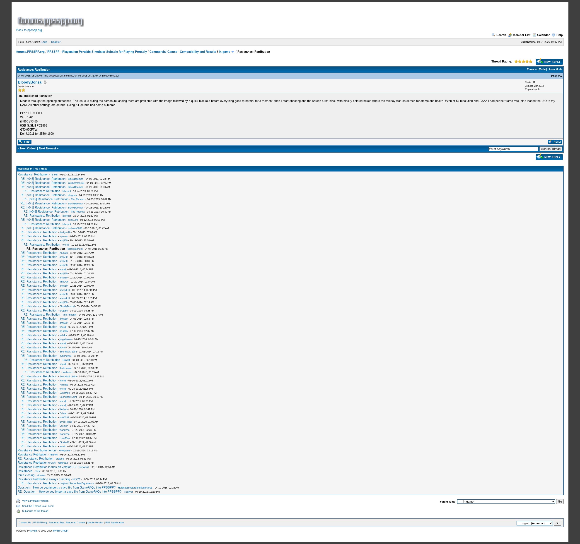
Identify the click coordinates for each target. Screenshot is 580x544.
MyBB (33, 530)
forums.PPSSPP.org (30, 51)
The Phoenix (78, 199)
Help (559, 35)
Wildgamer (65, 450)
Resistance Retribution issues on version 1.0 (47, 467)
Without (64, 409)
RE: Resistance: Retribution (42, 191)
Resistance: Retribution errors (37, 450)
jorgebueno (66, 339)
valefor (63, 335)
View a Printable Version (35, 500)
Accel (62, 347)
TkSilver (128, 491)
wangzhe (65, 430)
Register (55, 42)
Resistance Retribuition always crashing (44, 479)
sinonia (41, 475)
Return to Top (56, 522)
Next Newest (47, 148)
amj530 (64, 240)
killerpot (67, 191)
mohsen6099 (75, 228)
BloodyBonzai (109, 75)
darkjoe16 (65, 232)
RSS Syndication (114, 522)
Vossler (64, 425)
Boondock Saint (68, 351)
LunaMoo (65, 392)
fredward (67, 372)
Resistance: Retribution (33, 174)
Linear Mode (555, 69)
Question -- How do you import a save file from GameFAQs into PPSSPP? (67, 487)
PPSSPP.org (40, 522)
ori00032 (64, 417)
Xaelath (64, 253)
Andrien (54, 454)
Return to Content (75, 522)
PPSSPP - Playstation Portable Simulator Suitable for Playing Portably (97, 51)
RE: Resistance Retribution (35, 458)
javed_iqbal (66, 421)
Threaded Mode (536, 69)
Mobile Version (95, 522)
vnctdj (66, 244)
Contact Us (25, 522)
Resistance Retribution (32, 454)
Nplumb (64, 236)
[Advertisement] (167, 17)
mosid (63, 446)
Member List (521, 35)
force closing (26, 475)
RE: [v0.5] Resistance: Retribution (43, 178)
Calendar (543, 35)
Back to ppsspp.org (29, 30)
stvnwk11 (65, 290)
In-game (224, 51)
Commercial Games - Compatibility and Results (183, 51)
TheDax (64, 281)
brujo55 (64, 310)
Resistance (25, 471)
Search (501, 35)
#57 (560, 75)
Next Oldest (28, 148)
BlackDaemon (75, 178)
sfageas (72, 195)
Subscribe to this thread (35, 511)
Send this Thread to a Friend (37, 506)
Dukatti (66, 360)
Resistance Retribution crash (37, 462)
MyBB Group (60, 530)
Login (44, 42)
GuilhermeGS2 (76, 183)
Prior (37, 471)
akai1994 (73, 219)
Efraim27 (64, 442)
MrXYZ (76, 479)
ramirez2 (63, 462)
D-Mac (63, 413)
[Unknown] (65, 356)
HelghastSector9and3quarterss (77, 483)
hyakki (54, 174)
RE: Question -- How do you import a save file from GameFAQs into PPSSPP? (69, 491)
